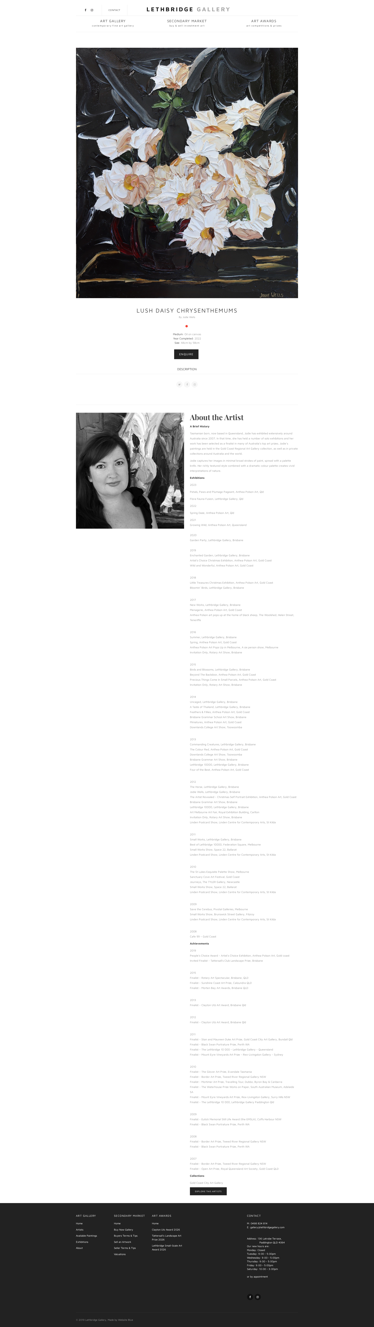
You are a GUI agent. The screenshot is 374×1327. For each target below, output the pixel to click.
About (79, 1247)
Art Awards (264, 23)
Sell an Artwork (122, 1241)
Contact (114, 10)
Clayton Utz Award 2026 (166, 1229)
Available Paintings (86, 1235)
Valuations (120, 1254)
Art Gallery (113, 23)
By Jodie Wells (187, 317)
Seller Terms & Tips (125, 1247)
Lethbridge (188, 9)
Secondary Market (187, 23)
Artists (79, 1229)
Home (79, 1223)
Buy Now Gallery (123, 1229)
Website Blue (125, 1319)
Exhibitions (82, 1241)
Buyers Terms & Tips (126, 1235)
